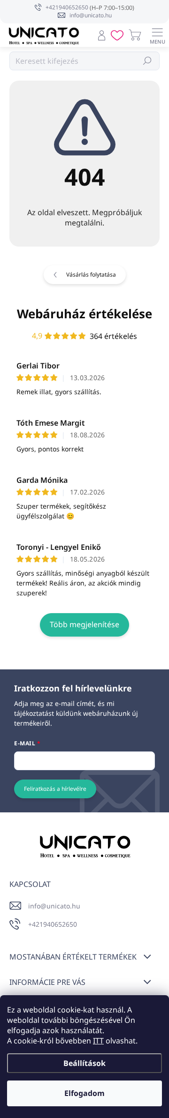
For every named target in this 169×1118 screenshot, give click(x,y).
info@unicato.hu (54, 905)
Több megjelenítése (84, 624)
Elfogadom (84, 1093)
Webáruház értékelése (84, 313)
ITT (98, 1040)
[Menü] (157, 35)
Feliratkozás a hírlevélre (55, 789)
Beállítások (84, 1063)
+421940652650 (52, 924)
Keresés (147, 61)
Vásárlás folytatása (91, 274)
